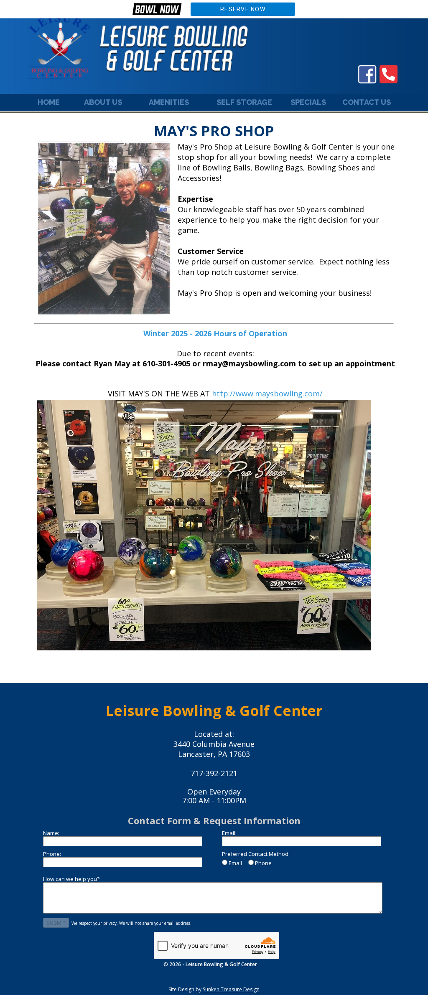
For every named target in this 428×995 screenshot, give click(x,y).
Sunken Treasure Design (231, 989)
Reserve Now (242, 9)
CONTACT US (366, 102)
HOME (49, 102)
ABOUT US (103, 102)
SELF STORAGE (244, 102)
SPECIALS (308, 102)
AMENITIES (169, 102)
